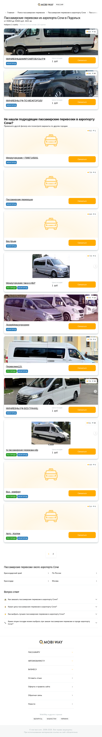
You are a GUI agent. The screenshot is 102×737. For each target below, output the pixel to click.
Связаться (82, 60)
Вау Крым (11, 241)
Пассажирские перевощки (19, 199)
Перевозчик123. (14, 366)
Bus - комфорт (13, 491)
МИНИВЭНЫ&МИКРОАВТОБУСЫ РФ (25, 58)
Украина (64, 719)
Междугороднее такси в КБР (20, 283)
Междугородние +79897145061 (22, 157)
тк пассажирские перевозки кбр (22, 450)
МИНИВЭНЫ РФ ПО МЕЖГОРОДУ (24, 100)
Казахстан (51, 719)
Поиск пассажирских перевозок (31, 12)
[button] (48, 53)
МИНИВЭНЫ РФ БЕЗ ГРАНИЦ (22, 408)
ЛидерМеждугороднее (17, 324)
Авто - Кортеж (13, 533)
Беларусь (38, 719)
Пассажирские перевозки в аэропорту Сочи (67, 12)
